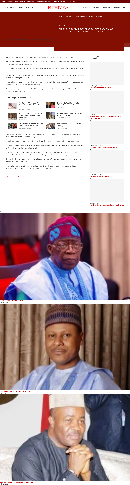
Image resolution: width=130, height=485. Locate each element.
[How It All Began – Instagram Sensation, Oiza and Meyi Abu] (107, 190)
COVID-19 (11, 176)
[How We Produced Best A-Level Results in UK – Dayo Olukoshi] (107, 102)
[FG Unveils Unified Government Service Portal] (65, 347)
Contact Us (30, 1)
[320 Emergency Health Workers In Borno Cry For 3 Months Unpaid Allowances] (12, 116)
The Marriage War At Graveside (100, 87)
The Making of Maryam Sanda (100, 176)
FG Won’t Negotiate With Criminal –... (13, 300)
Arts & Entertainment (111, 7)
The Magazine (9, 7)
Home (3, 1)
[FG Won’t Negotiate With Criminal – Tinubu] (65, 256)
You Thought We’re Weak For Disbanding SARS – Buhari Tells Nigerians (30, 105)
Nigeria (22, 176)
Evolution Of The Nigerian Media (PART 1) (104, 147)
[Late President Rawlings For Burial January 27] (50, 126)
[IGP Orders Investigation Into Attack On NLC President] (50, 115)
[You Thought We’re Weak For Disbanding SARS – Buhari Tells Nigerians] (12, 106)
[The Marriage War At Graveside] (107, 73)
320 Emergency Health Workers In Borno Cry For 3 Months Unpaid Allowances (30, 115)
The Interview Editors (68, 32)
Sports (96, 7)
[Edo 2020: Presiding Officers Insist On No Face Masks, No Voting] (12, 126)
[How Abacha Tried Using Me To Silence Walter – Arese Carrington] (50, 105)
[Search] (127, 7)
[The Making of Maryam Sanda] (107, 161)
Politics (29, 7)
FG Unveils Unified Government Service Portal (16, 391)
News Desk (69, 16)
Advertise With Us (20, 1)
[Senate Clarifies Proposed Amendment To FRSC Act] (65, 437)
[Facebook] (123, 1)
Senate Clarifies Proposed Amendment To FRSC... (17, 482)
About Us (10, 1)
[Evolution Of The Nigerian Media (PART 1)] (107, 132)
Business (86, 7)
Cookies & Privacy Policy (43, 1)
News (21, 7)
